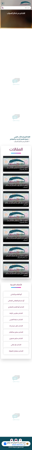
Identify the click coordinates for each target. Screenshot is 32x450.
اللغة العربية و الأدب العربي (22, 137)
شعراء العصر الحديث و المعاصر (19, 139)
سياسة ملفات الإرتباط (17, 444)
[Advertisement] (16, 45)
